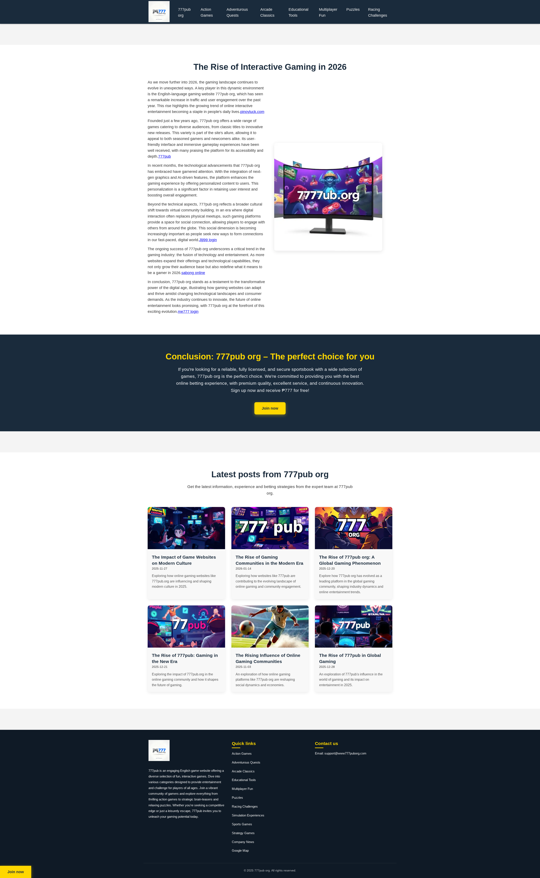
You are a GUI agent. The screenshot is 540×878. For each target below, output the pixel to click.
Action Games (207, 12)
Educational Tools (298, 12)
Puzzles (353, 9)
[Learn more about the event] (270, 34)
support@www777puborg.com (345, 753)
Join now (270, 408)
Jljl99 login (208, 240)
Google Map (240, 850)
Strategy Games (243, 833)
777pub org (184, 12)
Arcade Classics (267, 12)
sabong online (193, 273)
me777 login (188, 311)
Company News (243, 842)
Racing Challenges (377, 12)
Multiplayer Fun (328, 12)
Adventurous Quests (237, 12)
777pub (164, 156)
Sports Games (242, 824)
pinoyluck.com (252, 112)
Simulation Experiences (248, 815)
